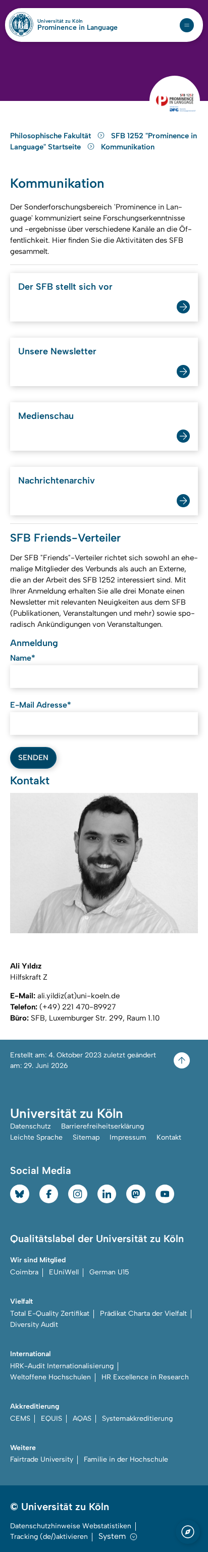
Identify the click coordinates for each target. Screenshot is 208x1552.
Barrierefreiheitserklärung (102, 1126)
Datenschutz (30, 1126)
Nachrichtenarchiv (56, 480)
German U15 (109, 1272)
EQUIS (51, 1418)
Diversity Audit (34, 1324)
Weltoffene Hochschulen (50, 1377)
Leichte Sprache (36, 1137)
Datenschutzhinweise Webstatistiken (70, 1526)
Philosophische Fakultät (51, 135)
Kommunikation (127, 146)
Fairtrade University (41, 1459)
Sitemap (86, 1137)
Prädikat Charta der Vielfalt (143, 1313)
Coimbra (24, 1272)
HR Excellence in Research (145, 1377)
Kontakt (169, 1137)
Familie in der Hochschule (126, 1459)
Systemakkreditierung (137, 1418)
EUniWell (64, 1272)
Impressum (128, 1137)
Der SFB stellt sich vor (65, 286)
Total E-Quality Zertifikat (49, 1313)
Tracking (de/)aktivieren (49, 1536)
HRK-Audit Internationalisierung (62, 1366)
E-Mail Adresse (40, 705)
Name (22, 658)
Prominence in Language (77, 28)
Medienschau (46, 415)
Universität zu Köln (77, 21)
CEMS (20, 1418)
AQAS (82, 1418)
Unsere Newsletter (57, 351)
